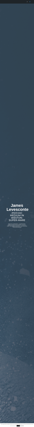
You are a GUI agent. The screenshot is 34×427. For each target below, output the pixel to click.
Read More (22, 425)
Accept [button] (18, 425)
